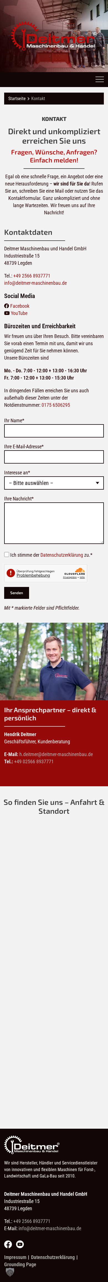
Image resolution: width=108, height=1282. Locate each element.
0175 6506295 (56, 405)
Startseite (17, 98)
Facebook (19, 306)
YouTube (18, 313)
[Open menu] (100, 79)
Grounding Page (20, 1264)
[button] (10, 1272)
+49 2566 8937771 (31, 276)
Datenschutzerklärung (61, 555)
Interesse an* (17, 472)
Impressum (15, 1257)
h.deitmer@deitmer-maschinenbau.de (56, 754)
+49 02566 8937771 (34, 761)
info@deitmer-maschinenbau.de (35, 283)
